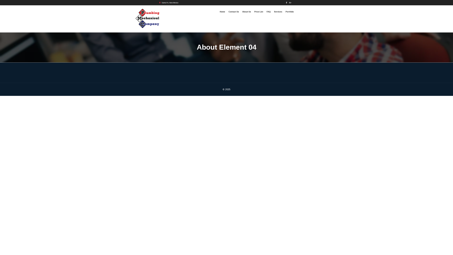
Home (222, 12)
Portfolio (290, 12)
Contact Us (234, 12)
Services (278, 12)
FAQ (269, 12)
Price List (258, 12)
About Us (246, 12)
